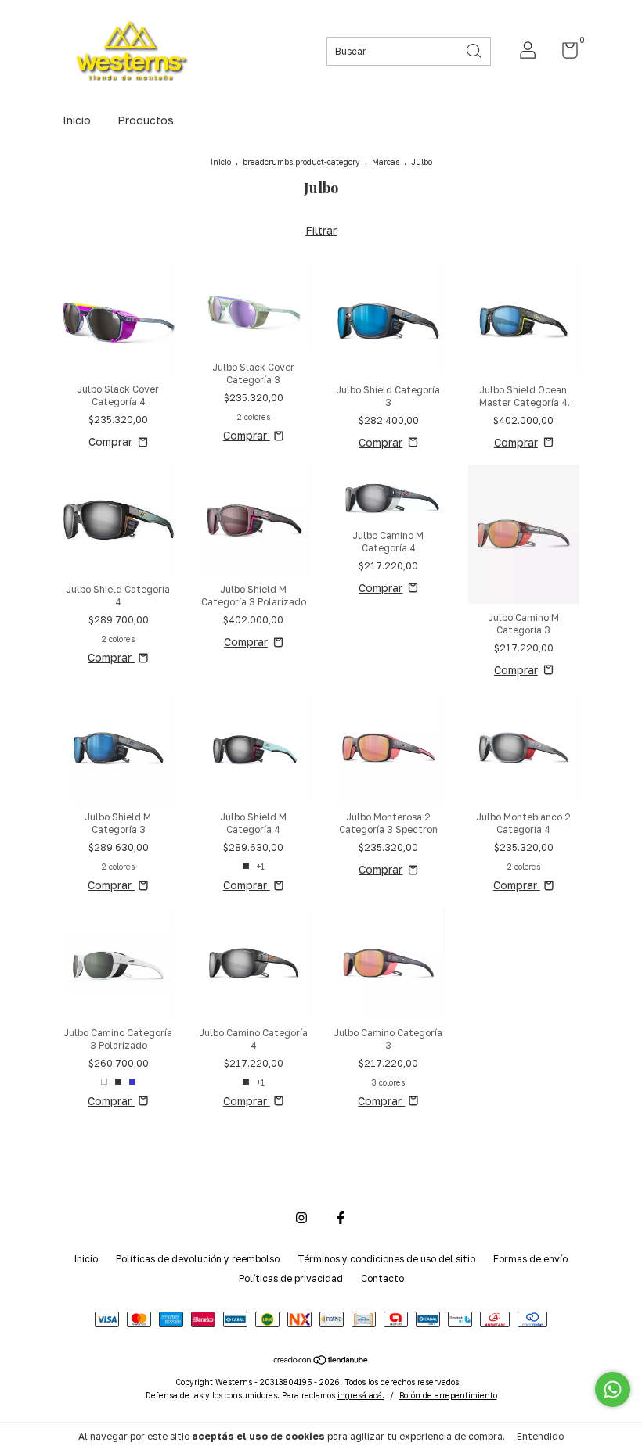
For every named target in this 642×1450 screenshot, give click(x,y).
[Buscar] (475, 50)
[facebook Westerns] (340, 1217)
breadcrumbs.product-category (301, 162)
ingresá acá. (360, 1395)
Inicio (77, 120)
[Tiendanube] (321, 1361)
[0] (564, 53)
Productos (145, 120)
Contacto (382, 1278)
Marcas (385, 162)
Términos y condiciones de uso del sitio (386, 1259)
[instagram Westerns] (301, 1217)
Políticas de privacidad (291, 1278)
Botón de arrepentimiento (448, 1395)
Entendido (540, 1436)
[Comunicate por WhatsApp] (612, 1389)
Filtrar (321, 230)
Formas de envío (530, 1259)
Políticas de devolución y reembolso (198, 1259)
